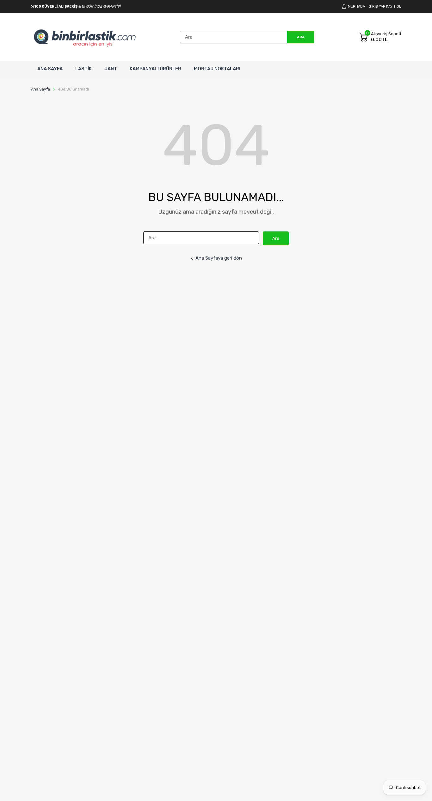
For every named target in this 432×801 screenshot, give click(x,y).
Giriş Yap (377, 6)
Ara (275, 238)
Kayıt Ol (393, 6)
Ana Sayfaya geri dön (218, 258)
